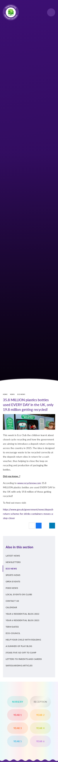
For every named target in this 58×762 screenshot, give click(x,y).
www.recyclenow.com (29, 483)
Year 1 (17, 715)
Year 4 (40, 728)
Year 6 (40, 741)
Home (5, 394)
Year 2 (40, 715)
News (12, 394)
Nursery (17, 701)
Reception (40, 701)
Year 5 (17, 741)
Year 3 (17, 728)
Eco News (21, 394)
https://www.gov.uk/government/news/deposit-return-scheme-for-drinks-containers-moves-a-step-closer (28, 514)
